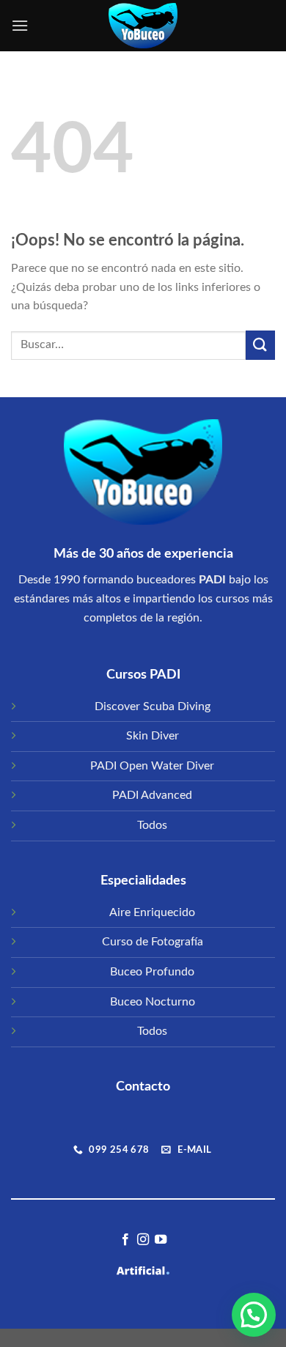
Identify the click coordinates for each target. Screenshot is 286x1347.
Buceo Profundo (152, 972)
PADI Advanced (152, 795)
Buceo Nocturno (152, 1002)
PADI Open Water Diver (152, 766)
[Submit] (260, 345)
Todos (152, 825)
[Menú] (20, 25)
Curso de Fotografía (152, 942)
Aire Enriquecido (152, 912)
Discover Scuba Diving (152, 706)
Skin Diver (152, 736)
